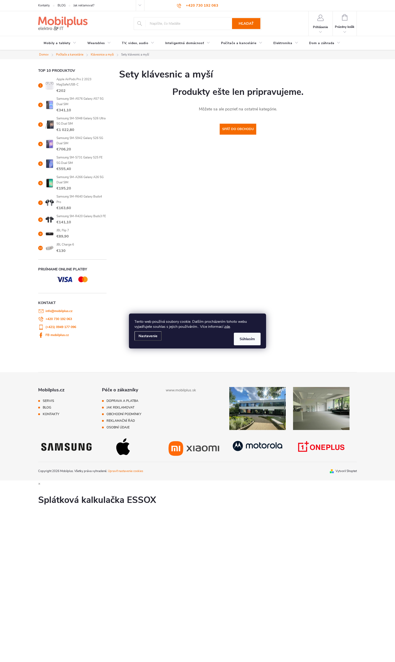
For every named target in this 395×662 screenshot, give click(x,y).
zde (227, 326)
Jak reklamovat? (83, 5)
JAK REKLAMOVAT (120, 407)
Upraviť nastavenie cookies (125, 471)
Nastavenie (148, 336)
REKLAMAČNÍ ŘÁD (121, 421)
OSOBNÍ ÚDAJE (118, 427)
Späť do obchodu (238, 129)
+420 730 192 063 (58, 319)
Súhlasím (247, 339)
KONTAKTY (51, 414)
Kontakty (44, 5)
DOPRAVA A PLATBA (122, 401)
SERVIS (48, 401)
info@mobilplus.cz (58, 311)
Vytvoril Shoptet (346, 471)
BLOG (62, 5)
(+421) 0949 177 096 (60, 327)
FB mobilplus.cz (57, 335)
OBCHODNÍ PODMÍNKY (124, 414)
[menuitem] (60, 43)
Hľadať (246, 23)
